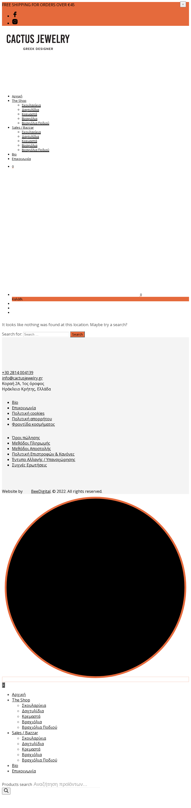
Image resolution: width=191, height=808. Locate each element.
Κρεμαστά (29, 114)
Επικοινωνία (21, 158)
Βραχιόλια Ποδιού (35, 123)
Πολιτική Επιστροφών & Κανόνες (43, 454)
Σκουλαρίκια (31, 105)
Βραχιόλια (29, 118)
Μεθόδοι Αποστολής (31, 448)
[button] (13, 166)
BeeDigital (40, 491)
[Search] (6, 791)
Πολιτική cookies (28, 413)
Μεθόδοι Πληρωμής (31, 443)
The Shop (19, 100)
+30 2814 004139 (17, 372)
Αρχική (17, 96)
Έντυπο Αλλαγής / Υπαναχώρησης (43, 459)
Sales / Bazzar (23, 127)
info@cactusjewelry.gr (22, 378)
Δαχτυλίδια (30, 109)
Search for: (12, 334)
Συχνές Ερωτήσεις (29, 465)
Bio (14, 154)
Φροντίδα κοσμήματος (33, 424)
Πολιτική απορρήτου (32, 419)
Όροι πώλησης (26, 437)
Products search (17, 784)
